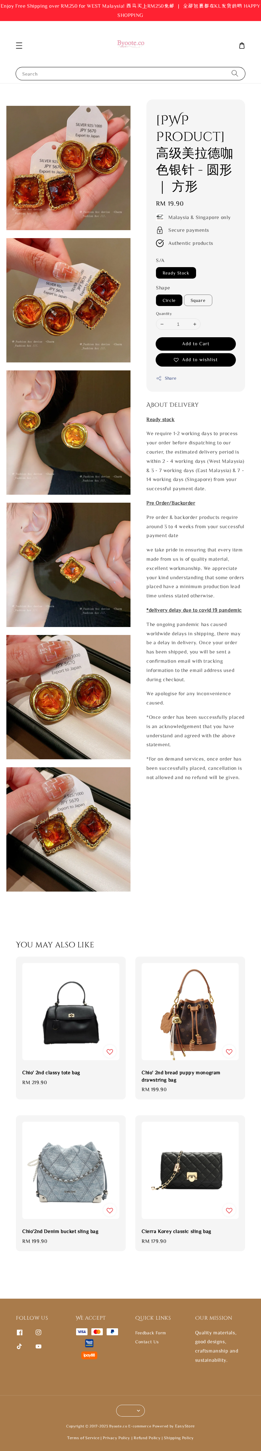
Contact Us (147, 1341)
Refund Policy (147, 1438)
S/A (160, 260)
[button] (19, 46)
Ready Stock (176, 273)
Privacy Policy (116, 1438)
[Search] (235, 73)
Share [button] (171, 378)
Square (198, 300)
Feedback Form (150, 1333)
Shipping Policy (179, 1438)
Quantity (164, 313)
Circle (169, 300)
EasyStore (185, 1426)
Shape (163, 287)
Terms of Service (83, 1438)
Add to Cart (195, 343)
